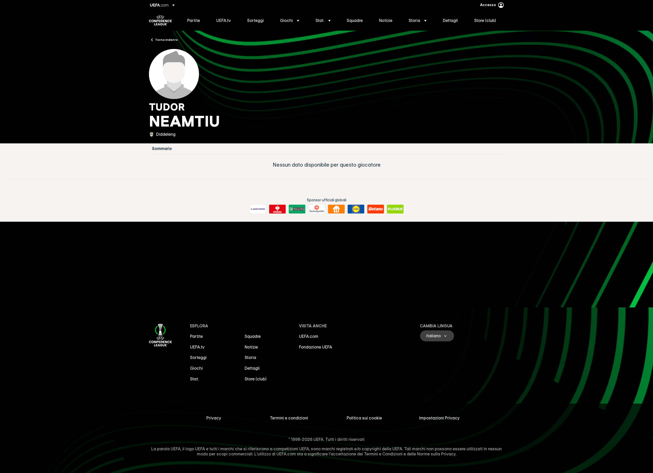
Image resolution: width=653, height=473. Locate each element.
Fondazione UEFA (315, 347)
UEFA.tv (197, 347)
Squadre (253, 336)
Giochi (196, 368)
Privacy (213, 418)
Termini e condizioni (289, 418)
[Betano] (375, 209)
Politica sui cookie (364, 418)
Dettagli (252, 368)
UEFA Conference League (160, 20)
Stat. (194, 379)
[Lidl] (356, 209)
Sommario (162, 148)
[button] (290, 20)
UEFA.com (308, 336)
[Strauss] (277, 209)
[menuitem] (195, 20)
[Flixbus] (395, 209)
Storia (250, 357)
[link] (193, 20)
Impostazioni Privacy (439, 418)
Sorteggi (198, 357)
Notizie (251, 347)
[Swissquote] (316, 209)
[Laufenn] (257, 209)
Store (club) (256, 379)
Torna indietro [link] (166, 39)
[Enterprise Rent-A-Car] (297, 209)
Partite (196, 336)
